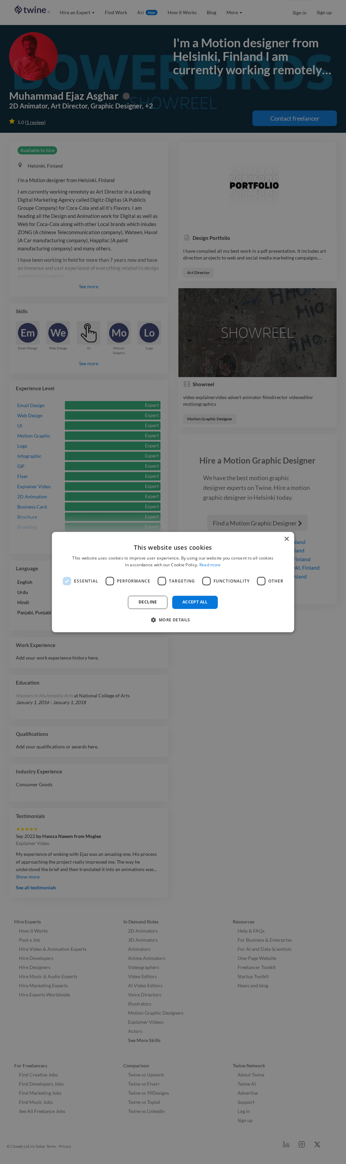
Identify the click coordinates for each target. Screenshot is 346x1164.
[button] (173, 620)
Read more (210, 565)
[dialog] (173, 582)
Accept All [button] (195, 602)
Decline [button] (148, 602)
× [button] (286, 539)
